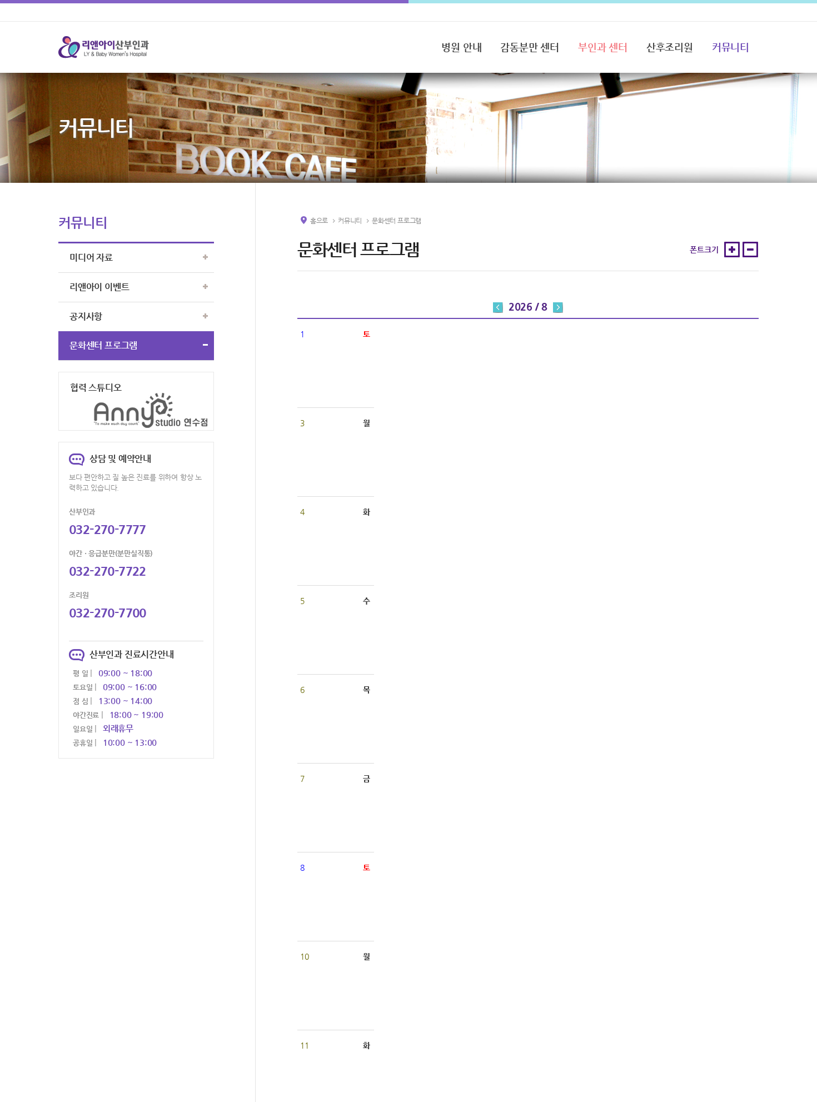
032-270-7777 (107, 529)
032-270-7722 (107, 571)
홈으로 (319, 221)
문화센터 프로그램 (103, 345)
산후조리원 (669, 47)
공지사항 (85, 316)
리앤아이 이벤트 (99, 287)
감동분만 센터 (529, 47)
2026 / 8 (528, 306)
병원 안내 (461, 47)
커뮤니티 (730, 47)
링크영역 (73, 379)
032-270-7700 (107, 613)
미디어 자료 (91, 257)
